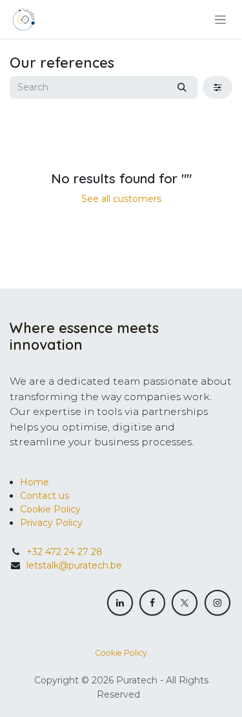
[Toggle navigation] (220, 19)
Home (34, 482)
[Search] (181, 87)
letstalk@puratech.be (74, 565)
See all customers (121, 199)
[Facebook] (152, 603)
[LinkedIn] (120, 603)
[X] (184, 603)
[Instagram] (217, 603)
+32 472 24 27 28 (64, 552)
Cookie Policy (50, 509)
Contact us (44, 495)
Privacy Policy (51, 523)
